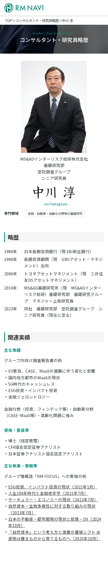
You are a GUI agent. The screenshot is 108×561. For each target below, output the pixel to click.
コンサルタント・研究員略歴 (37, 20)
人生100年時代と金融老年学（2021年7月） (48, 493)
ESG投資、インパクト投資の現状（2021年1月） (52, 487)
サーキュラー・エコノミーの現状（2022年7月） (53, 499)
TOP (8, 20)
